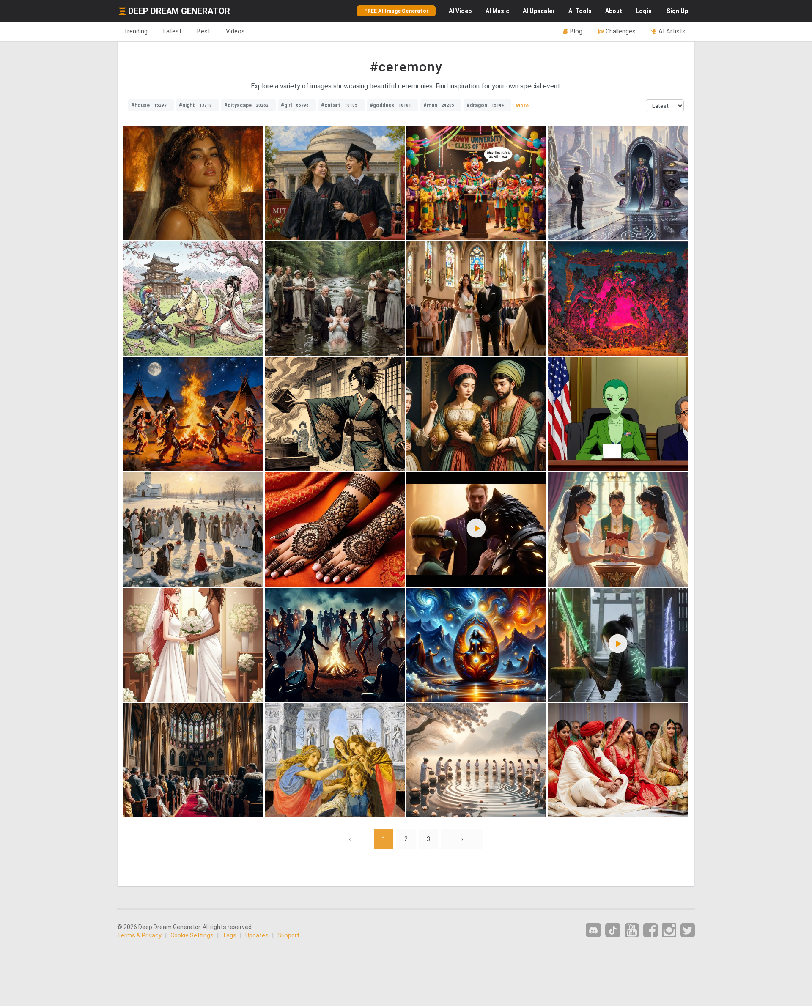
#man (438, 105)
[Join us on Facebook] (650, 930)
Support (288, 935)
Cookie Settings (192, 935)
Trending (135, 31)
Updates (257, 935)
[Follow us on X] (687, 930)
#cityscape (246, 105)
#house (149, 105)
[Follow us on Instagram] (669, 930)
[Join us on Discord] (593, 930)
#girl (295, 105)
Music (497, 11)
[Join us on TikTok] (612, 930)
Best (203, 31)
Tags (229, 935)
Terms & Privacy (139, 935)
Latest (172, 31)
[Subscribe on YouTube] (632, 930)
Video (460, 11)
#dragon (485, 105)
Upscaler (539, 11)
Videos (235, 31)
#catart (339, 105)
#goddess (390, 105)
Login (644, 11)
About (613, 11)
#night (195, 105)
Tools (580, 11)
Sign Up (677, 11)
